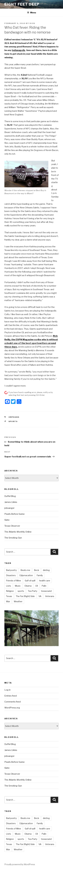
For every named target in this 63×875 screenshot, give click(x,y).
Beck (36, 570)
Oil (36, 586)
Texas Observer (12, 526)
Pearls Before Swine (14, 514)
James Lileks (10, 502)
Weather (18, 601)
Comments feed (12, 701)
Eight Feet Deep (22, 4)
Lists (8, 586)
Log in (7, 690)
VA (40, 596)
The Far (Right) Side (25, 596)
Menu (33, 12)
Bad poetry (11, 570)
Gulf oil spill (30, 580)
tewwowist (46, 591)
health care (44, 580)
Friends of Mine (13, 580)
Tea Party (32, 591)
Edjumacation (26, 575)
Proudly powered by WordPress (19, 864)
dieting (46, 570)
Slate (7, 520)
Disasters (11, 575)
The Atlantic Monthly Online (18, 532)
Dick (32, 23)
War (8, 601)
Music (18, 586)
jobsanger (9, 508)
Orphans (13, 417)
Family (40, 575)
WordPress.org (12, 707)
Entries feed (10, 695)
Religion (10, 591)
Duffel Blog (10, 496)
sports (13, 421)
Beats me (25, 570)
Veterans (49, 596)
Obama (28, 586)
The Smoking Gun (13, 537)
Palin (44, 586)
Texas (9, 596)
